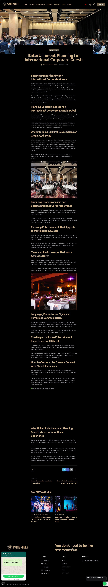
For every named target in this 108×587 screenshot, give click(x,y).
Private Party (44, 514)
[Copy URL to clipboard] (75, 469)
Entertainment (54, 50)
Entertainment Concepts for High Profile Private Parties (41, 519)
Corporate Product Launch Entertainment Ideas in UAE (66, 519)
